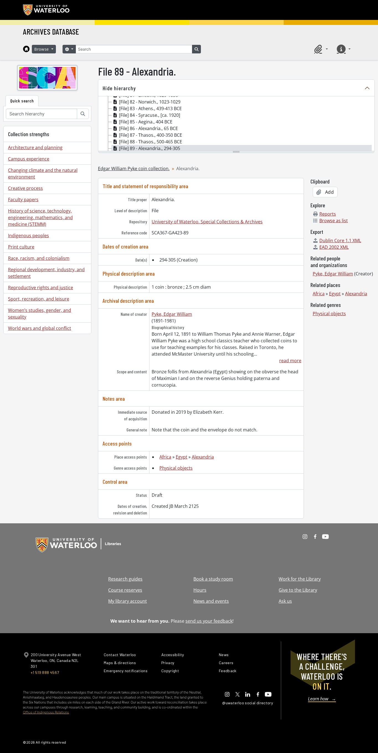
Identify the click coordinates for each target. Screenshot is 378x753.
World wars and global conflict (39, 328)
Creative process (25, 188)
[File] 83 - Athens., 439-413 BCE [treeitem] (150, 108)
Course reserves (125, 590)
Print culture (21, 247)
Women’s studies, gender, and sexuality (39, 313)
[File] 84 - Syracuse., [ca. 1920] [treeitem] (149, 115)
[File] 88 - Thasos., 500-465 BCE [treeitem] (150, 142)
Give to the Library (298, 590)
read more (290, 361)
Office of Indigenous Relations (46, 712)
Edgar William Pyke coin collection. (134, 168)
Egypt (181, 457)
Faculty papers (23, 199)
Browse (42, 49)
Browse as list (333, 221)
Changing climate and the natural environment (42, 173)
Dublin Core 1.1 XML (340, 240)
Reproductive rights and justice (40, 287)
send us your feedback (208, 621)
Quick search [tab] (22, 100)
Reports (327, 214)
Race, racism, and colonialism (38, 258)
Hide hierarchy (119, 88)
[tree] (236, 124)
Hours (199, 590)
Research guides (125, 579)
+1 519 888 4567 (45, 672)
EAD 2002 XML (334, 247)
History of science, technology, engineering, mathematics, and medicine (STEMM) (40, 217)
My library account (127, 601)
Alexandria (203, 457)
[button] (320, 49)
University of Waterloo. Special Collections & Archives (207, 222)
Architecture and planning (35, 147)
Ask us (285, 601)
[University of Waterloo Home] (46, 9)
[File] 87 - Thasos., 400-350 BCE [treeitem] (150, 135)
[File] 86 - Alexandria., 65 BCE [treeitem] (148, 128)
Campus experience (28, 159)
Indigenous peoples (28, 235)
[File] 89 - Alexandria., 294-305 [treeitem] (149, 148)
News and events (211, 601)
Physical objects (176, 468)
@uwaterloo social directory (247, 702)
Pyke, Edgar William (172, 314)
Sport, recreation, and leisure (38, 299)
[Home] (26, 49)
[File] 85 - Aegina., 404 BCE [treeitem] (145, 122)
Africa (165, 457)
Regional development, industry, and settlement (46, 272)
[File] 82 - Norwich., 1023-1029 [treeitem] (149, 102)
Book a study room (213, 579)
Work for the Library (300, 579)
